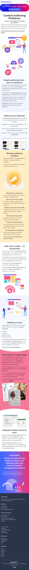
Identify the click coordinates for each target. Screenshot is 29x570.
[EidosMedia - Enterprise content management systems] (14, 562)
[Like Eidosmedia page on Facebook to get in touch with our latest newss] (13, 567)
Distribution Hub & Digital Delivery (8, 519)
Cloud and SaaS (4, 532)
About (2, 548)
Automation (3, 528)
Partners (3, 551)
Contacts (3, 556)
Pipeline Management (5, 529)
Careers (2, 553)
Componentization (5, 526)
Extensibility (3, 531)
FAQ (2, 542)
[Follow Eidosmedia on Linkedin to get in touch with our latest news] (15, 567)
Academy (3, 541)
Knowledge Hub (4, 540)
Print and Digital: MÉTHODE (7, 509)
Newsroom (3, 550)
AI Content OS (4, 506)
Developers (3, 538)
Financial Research (5, 515)
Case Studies (4, 516)
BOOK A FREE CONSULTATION (12, 473)
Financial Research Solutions (7, 518)
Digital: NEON (4, 508)
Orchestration (16, 347)
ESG (2, 554)
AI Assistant (9, 261)
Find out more (14, 9)
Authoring (3, 521)
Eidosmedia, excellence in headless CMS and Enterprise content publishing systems (13, 500)
